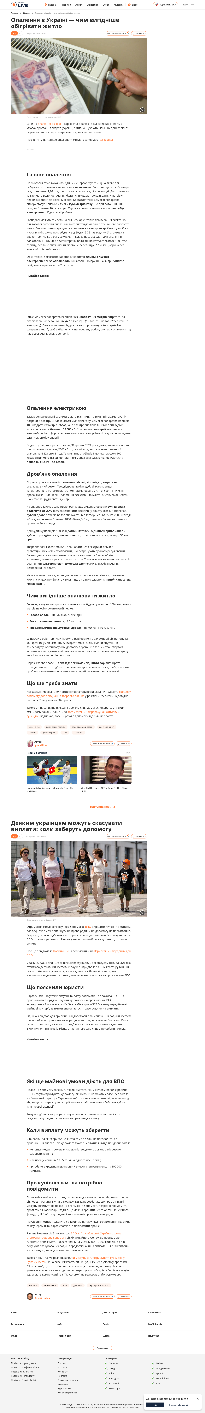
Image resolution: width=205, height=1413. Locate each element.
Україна (52, 4)
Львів (105, 1324)
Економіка (92, 4)
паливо (32, 732)
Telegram (114, 1368)
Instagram (114, 1378)
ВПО (88, 927)
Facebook (114, 1383)
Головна (14, 13)
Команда (63, 1384)
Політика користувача (23, 1363)
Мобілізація (155, 1324)
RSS (158, 1383)
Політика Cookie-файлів (24, 1380)
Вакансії (62, 1367)
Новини (66, 4)
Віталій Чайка (42, 1298)
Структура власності (69, 1380)
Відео (135, 4)
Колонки (118, 4)
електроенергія (106, 727)
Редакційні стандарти (23, 1375)
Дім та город (109, 1312)
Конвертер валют (67, 1392)
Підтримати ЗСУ (168, 4)
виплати (33, 1285)
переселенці (50, 1285)
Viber (112, 1373)
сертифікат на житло (99, 1285)
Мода (14, 1335)
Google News (163, 1368)
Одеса (106, 1335)
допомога (77, 1285)
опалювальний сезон (82, 727)
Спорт (105, 4)
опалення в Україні (50, 124)
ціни (65, 732)
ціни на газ (34, 727)
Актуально (63, 1312)
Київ (59, 1324)
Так (155, 1404)
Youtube (113, 1363)
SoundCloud (162, 1378)
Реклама (62, 1375)
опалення (78, 732)
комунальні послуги (55, 727)
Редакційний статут (22, 1371)
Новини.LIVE (61, 951)
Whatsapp (114, 1388)
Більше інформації (178, 1405)
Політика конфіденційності (26, 1367)
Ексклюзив (17, 1324)
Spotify (159, 1373)
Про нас (62, 1363)
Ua (184, 4)
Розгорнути (102, 1348)
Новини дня (64, 1335)
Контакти (63, 1371)
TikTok (159, 1363)
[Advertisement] (77, 158)
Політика (153, 1335)
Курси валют (65, 1388)
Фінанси (26, 13)
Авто (14, 1312)
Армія (78, 4)
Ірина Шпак (41, 745)
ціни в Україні (49, 732)
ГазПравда (105, 140)
